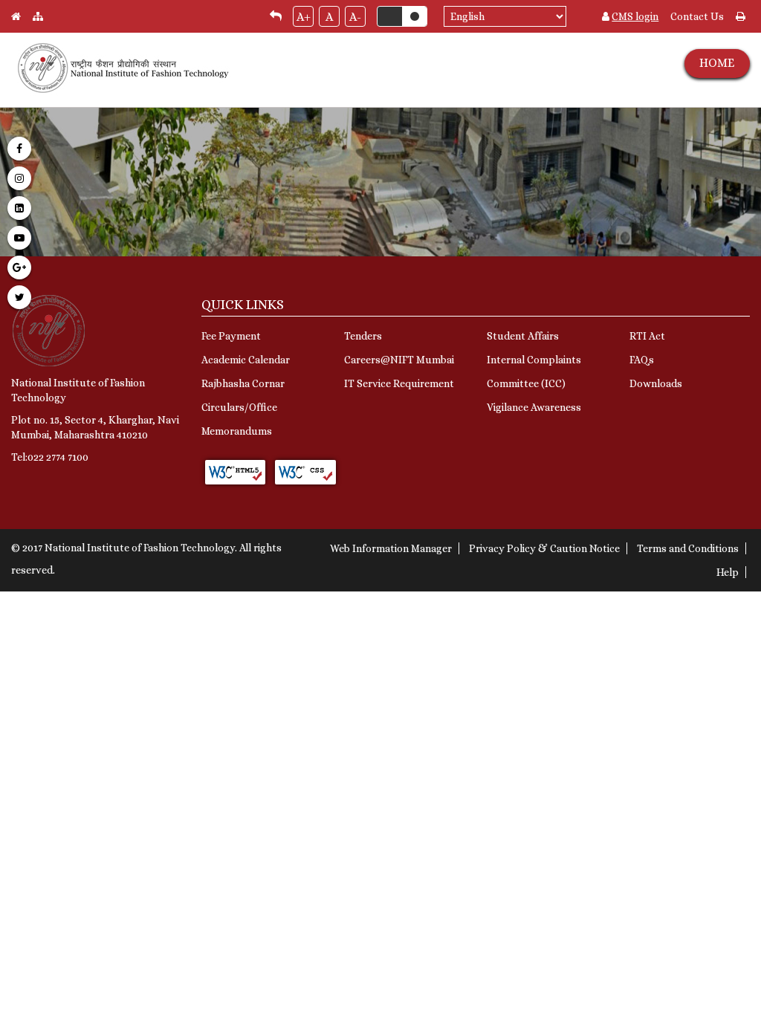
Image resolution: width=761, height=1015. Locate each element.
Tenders (363, 336)
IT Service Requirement (399, 383)
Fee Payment (231, 336)
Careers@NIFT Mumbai (399, 360)
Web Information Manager (391, 548)
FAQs (641, 360)
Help (727, 572)
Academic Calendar (245, 360)
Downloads (655, 383)
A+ (304, 17)
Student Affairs (523, 336)
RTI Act (647, 336)
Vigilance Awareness (534, 407)
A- (355, 17)
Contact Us (697, 16)
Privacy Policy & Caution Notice (544, 548)
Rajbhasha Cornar (243, 383)
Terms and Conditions (688, 548)
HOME (716, 63)
